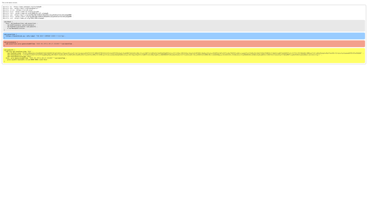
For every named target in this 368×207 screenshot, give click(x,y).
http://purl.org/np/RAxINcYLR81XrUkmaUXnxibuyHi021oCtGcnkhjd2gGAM (43, 16)
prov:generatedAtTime (26, 44)
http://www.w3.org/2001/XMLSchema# (29, 18)
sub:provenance (28, 25)
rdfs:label (30, 36)
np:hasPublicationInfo (16, 26)
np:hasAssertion (17, 23)
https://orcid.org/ (24, 10)
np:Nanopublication (17, 28)
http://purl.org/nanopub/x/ (26, 8)
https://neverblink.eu (16, 36)
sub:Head (7, 22)
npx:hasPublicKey (14, 53)
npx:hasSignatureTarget (16, 56)
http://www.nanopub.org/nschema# (27, 7)
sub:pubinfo (31, 26)
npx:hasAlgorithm (19, 51)
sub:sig (9, 51)
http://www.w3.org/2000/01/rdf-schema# (32, 13)
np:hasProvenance (14, 25)
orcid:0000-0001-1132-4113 (36, 59)
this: (8, 23)
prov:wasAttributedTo (16, 59)
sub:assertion (30, 23)
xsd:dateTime (67, 44)
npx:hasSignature (14, 55)
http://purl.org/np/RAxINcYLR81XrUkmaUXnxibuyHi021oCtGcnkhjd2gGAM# (43, 15)
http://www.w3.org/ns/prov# (27, 11)
